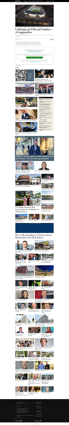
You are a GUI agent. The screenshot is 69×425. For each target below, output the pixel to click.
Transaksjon (18, 2)
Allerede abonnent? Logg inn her (34, 51)
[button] (17, 89)
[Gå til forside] (17, 1)
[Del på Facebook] (50, 39)
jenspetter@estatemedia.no (39, 415)
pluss (20, 65)
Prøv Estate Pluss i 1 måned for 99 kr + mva (34, 57)
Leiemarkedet (40, 2)
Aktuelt (51, 2)
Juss (45, 2)
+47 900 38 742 (40, 416)
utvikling (17, 65)
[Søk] (51, 1)
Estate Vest (34, 2)
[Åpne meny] (53, 1)
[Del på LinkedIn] (51, 39)
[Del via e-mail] (53, 39)
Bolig (23, 2)
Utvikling (29, 2)
